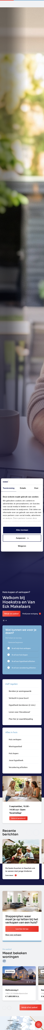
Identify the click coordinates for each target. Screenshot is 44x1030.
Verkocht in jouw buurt (19, 698)
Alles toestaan (22, 530)
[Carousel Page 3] (32, 982)
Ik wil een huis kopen (20, 655)
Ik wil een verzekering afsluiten (24, 668)
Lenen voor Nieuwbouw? (19, 712)
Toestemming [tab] (8, 488)
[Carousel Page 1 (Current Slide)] (4, 620)
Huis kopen (13, 753)
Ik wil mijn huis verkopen (21, 648)
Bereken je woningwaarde (20, 691)
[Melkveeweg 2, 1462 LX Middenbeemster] (19, 983)
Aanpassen (20, 538)
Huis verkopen (15, 739)
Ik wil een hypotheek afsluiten (23, 661)
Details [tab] (23, 488)
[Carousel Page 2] (6, 620)
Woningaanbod (15, 746)
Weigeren (22, 546)
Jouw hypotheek (16, 760)
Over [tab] (36, 488)
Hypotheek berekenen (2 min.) (22, 705)
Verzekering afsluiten (18, 767)
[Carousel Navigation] (33, 833)
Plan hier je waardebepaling (21, 719)
